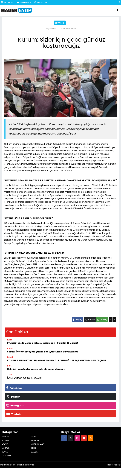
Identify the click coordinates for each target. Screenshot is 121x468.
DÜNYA (5, 451)
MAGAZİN (6, 448)
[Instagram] (77, 437)
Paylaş (78, 319)
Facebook (15, 388)
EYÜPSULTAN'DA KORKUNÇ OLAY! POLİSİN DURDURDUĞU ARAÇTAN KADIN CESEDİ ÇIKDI (56, 360)
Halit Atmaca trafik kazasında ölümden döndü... (36, 369)
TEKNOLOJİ (6, 455)
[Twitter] (70, 437)
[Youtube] (84, 437)
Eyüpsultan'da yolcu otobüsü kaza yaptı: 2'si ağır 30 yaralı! (42, 343)
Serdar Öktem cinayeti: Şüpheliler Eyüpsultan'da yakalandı (42, 351)
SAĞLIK (34, 451)
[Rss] (90, 437)
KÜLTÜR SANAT (37, 444)
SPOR (33, 448)
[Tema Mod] (118, 10)
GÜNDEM (5, 436)
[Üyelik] (119, 2)
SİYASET (59, 22)
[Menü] (112, 10)
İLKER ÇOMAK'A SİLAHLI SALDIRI (24, 377)
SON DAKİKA (25, 2)
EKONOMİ (35, 440)
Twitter (15, 396)
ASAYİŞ (5, 444)
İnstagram (17, 405)
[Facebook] (64, 437)
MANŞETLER (42, 2)
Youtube (16, 414)
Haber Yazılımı (114, 464)
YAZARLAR (8, 2)
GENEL (34, 436)
